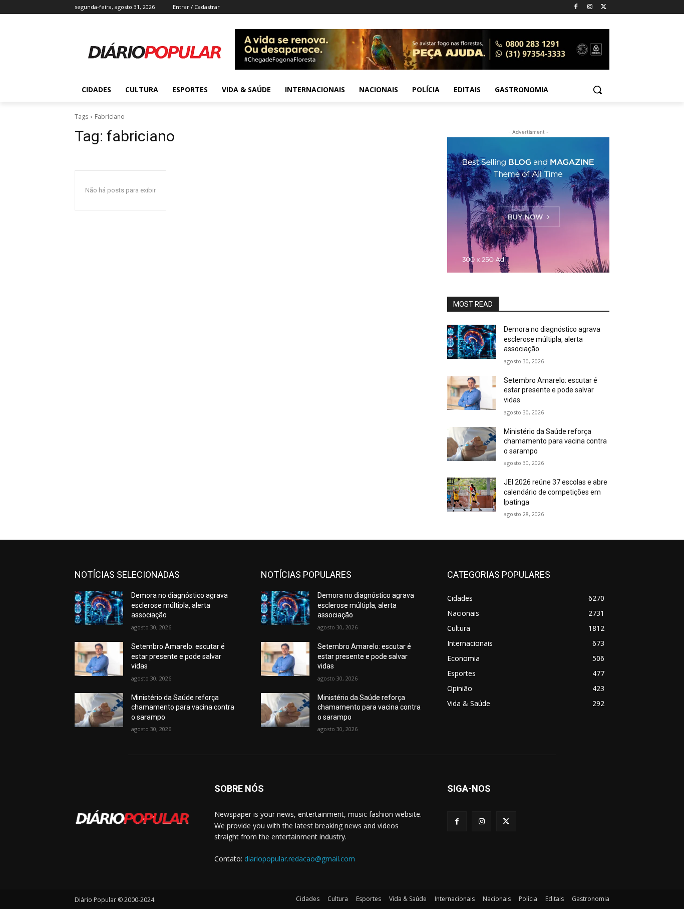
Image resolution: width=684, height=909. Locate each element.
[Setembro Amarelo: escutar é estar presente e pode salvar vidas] (471, 393)
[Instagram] (589, 7)
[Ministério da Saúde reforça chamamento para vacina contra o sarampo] (471, 444)
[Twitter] (603, 7)
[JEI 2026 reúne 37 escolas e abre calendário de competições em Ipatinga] (471, 495)
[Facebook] (576, 7)
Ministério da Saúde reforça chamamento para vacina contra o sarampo (555, 441)
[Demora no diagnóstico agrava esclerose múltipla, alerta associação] (471, 342)
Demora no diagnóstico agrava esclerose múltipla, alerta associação (552, 339)
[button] (597, 90)
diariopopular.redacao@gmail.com (299, 858)
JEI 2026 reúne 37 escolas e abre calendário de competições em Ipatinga (555, 492)
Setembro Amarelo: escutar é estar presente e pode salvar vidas (550, 390)
